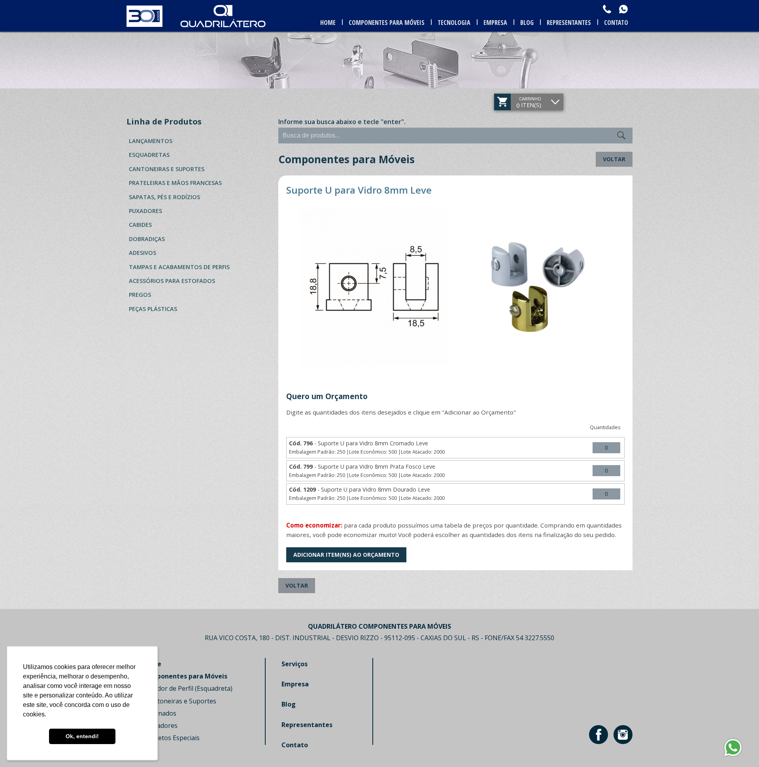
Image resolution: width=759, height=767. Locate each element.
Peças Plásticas (153, 309)
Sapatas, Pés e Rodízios (164, 197)
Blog (527, 22)
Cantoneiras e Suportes (166, 169)
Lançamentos (150, 141)
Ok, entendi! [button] (82, 736)
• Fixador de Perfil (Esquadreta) (187, 688)
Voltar (614, 159)
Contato (616, 22)
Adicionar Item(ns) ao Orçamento (346, 554)
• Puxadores (159, 725)
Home (328, 22)
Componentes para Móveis (387, 22)
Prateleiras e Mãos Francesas (175, 183)
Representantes (569, 22)
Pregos (140, 294)
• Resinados (159, 713)
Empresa (495, 22)
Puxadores (145, 211)
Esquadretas (149, 154)
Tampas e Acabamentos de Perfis (179, 267)
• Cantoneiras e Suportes (179, 701)
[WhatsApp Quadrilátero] (623, 9)
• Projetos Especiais (171, 737)
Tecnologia (454, 22)
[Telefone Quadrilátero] (606, 9)
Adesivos (142, 252)
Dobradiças (147, 239)
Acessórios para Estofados (172, 281)
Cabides (140, 224)
